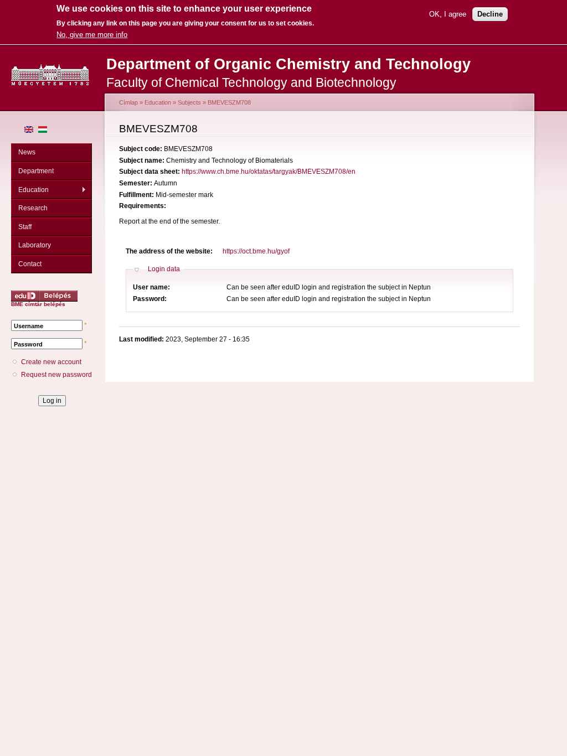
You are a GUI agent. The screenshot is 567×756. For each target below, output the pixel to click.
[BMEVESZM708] (28, 130)
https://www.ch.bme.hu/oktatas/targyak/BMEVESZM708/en (268, 171)
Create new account (51, 362)
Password (28, 344)
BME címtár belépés (38, 304)
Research (33, 208)
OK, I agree (447, 14)
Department (36, 171)
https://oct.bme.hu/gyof (256, 251)
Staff (25, 227)
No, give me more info (91, 34)
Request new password (56, 375)
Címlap (128, 102)
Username (28, 326)
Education (30, 190)
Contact (30, 264)
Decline (490, 14)
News (26, 152)
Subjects (189, 102)
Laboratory (34, 245)
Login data (164, 269)
